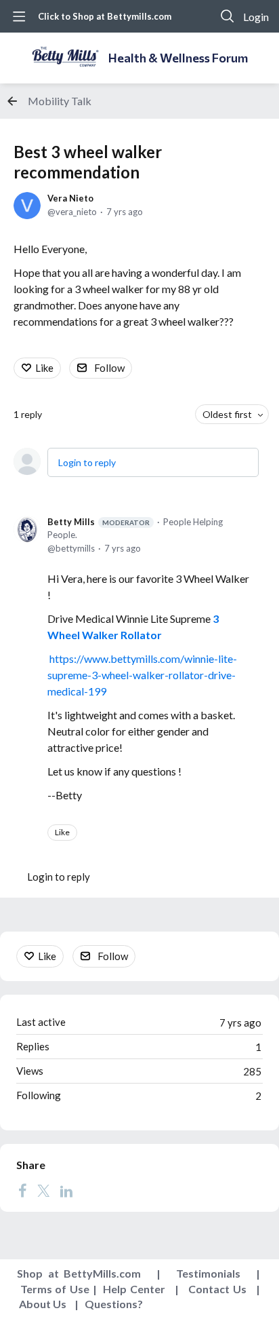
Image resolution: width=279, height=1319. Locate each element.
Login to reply (87, 462)
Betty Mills (98, 521)
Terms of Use (54, 1288)
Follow (109, 368)
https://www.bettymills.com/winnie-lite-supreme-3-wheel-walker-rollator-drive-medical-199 (142, 674)
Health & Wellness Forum (178, 57)
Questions (111, 1303)
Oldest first (227, 414)
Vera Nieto (70, 198)
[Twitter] (43, 1190)
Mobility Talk (59, 100)
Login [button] (256, 16)
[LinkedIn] (66, 1190)
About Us (42, 1303)
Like (44, 368)
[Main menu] (19, 16)
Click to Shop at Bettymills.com (104, 16)
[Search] (227, 16)
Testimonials (208, 1273)
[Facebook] (22, 1190)
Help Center (134, 1288)
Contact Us (217, 1288)
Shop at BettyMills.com (79, 1273)
